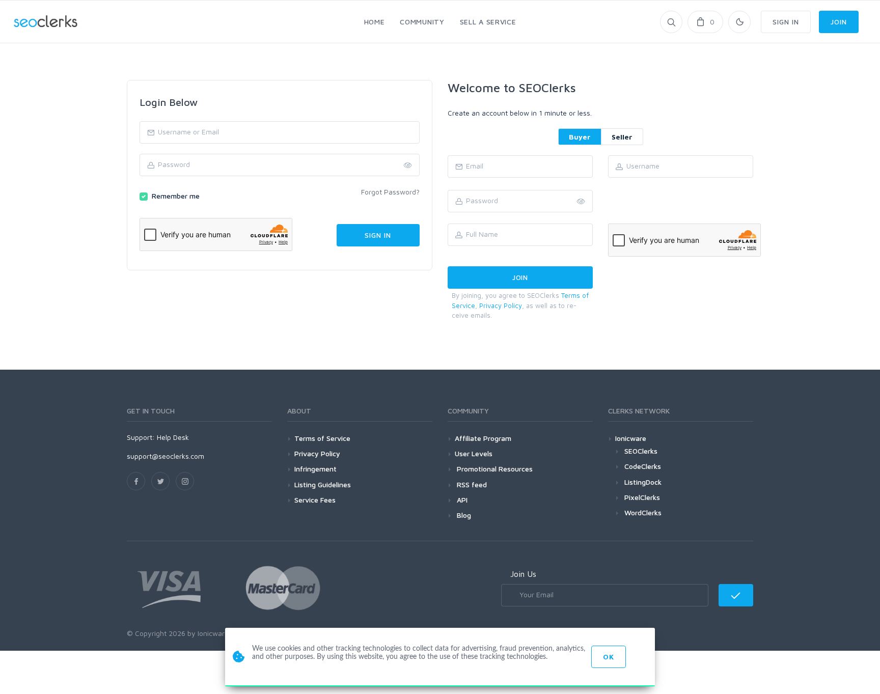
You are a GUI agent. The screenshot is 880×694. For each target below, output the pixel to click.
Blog (463, 515)
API (461, 499)
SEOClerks (640, 451)
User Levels (473, 453)
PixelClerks (642, 497)
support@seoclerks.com (165, 456)
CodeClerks (642, 466)
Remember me (176, 195)
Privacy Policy (500, 305)
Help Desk (173, 437)
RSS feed (471, 484)
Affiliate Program (483, 438)
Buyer (580, 136)
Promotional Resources (494, 468)
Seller (622, 136)
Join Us (523, 573)
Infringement (315, 468)
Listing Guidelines (322, 484)
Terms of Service (322, 438)
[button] (581, 201)
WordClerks (643, 512)
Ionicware (630, 438)
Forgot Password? (390, 191)
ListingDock (643, 482)
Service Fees (315, 499)
